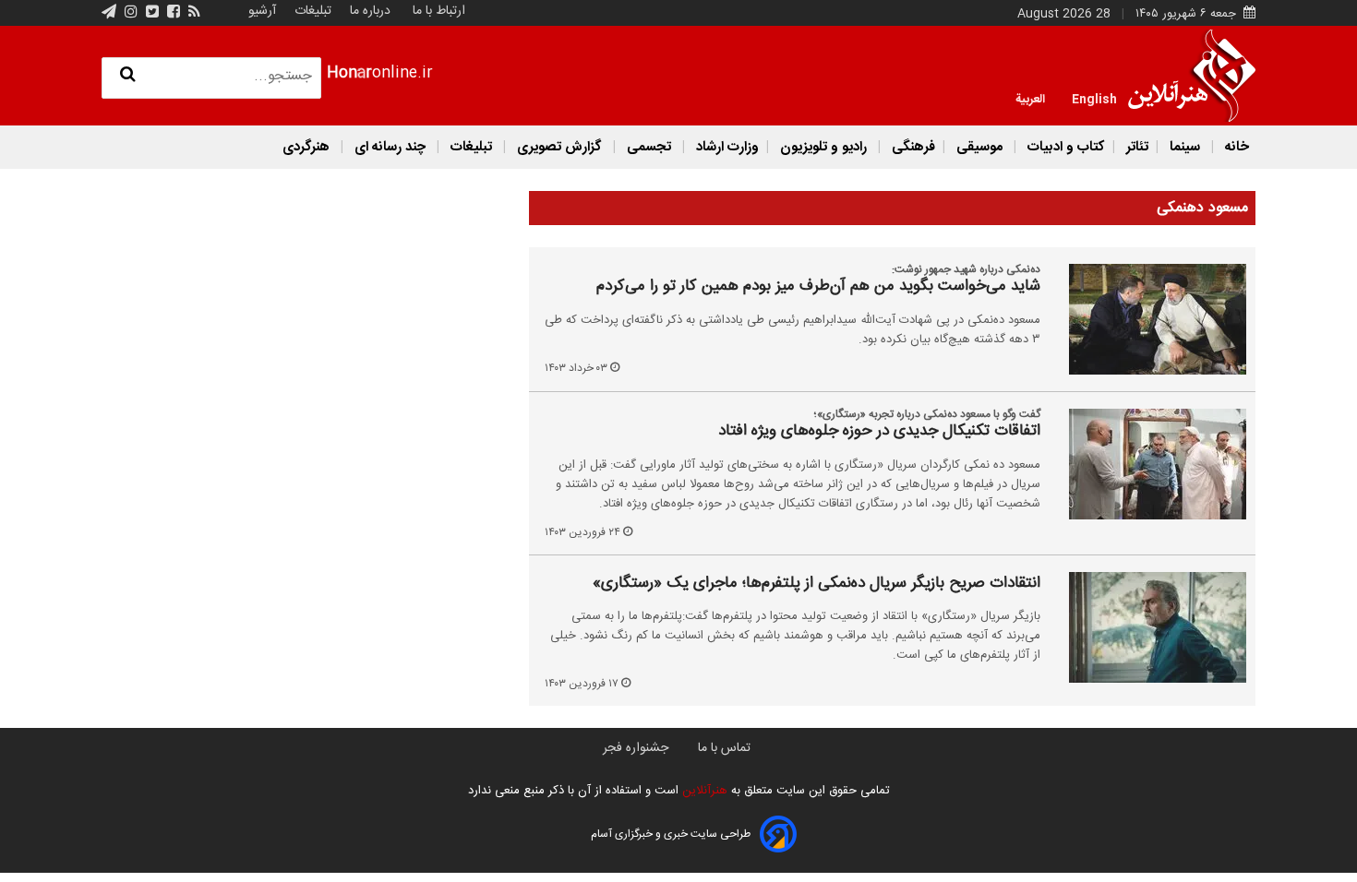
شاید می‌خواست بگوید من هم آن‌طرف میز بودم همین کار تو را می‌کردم (818, 287)
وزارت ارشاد (725, 147)
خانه (1235, 147)
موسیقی (979, 147)
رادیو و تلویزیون (823, 147)
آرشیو (262, 11)
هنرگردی (306, 147)
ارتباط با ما (439, 11)
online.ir (380, 73)
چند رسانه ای (390, 147)
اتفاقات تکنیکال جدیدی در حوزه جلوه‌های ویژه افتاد (879, 432)
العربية (1030, 97)
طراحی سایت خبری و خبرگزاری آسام (671, 834)
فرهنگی (911, 147)
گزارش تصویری (559, 147)
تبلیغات (311, 11)
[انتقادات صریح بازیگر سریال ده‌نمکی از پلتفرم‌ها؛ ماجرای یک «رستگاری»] (1147, 627)
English (1094, 97)
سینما (1185, 147)
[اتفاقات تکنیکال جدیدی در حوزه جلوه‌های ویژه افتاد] (1147, 464)
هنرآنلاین (702, 791)
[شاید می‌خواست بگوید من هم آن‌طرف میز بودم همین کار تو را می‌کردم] (1147, 319)
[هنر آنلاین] (1191, 76)
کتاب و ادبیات (1064, 147)
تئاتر (1135, 147)
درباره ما (370, 11)
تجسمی (649, 147)
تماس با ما (724, 748)
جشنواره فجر (635, 748)
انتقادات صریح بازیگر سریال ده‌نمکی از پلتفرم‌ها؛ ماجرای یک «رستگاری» (816, 584)
